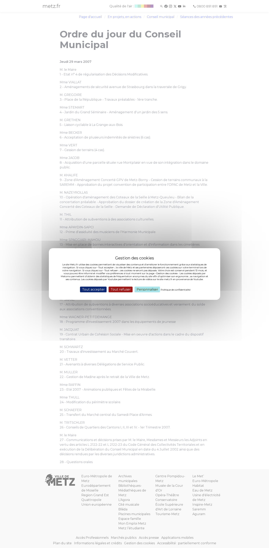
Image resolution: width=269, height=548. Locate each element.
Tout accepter (93, 289)
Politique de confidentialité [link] (175, 289)
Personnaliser (147, 289)
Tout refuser (121, 289)
